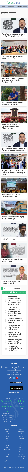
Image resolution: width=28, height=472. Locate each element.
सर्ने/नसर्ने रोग (21, 459)
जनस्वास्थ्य (21, 436)
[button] (1, 2)
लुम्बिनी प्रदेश (7, 454)
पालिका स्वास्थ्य (21, 439)
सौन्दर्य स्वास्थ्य (21, 461)
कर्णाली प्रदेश (7, 434)
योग (7, 452)
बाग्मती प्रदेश (7, 445)
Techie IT (20, 469)
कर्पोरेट (21, 434)
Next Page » (17, 288)
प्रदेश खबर (7, 443)
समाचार (7, 459)
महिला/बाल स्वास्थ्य (7, 450)
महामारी (20, 448)
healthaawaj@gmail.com (14, 369)
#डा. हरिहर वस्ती (10, 7)
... (9, 288)
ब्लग (21, 445)
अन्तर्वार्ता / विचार (21, 430)
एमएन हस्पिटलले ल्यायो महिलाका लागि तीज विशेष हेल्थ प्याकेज (16, 321)
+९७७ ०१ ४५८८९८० (14, 373)
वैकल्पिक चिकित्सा (21, 456)
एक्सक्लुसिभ (21, 432)
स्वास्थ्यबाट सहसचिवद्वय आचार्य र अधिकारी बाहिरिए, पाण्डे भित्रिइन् (15, 341)
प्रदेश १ (7, 441)
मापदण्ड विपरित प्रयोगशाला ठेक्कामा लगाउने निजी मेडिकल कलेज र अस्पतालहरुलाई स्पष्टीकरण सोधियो (15, 301)
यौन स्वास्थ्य (21, 452)
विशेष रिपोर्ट (21, 454)
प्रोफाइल (21, 443)
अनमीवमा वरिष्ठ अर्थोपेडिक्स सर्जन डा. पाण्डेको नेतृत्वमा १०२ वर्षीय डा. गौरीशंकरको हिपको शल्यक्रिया (14, 312)
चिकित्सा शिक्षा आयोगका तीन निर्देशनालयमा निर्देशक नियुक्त (16, 327)
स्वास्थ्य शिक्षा (6, 463)
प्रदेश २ (21, 441)
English (7, 430)
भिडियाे (7, 448)
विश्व (7, 456)
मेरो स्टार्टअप (21, 450)
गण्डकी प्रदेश (6, 436)
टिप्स (7, 439)
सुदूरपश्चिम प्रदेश (7, 461)
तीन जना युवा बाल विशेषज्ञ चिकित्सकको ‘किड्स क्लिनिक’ (14, 334)
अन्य (7, 432)
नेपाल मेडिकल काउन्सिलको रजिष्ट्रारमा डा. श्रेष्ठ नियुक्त (15, 348)
